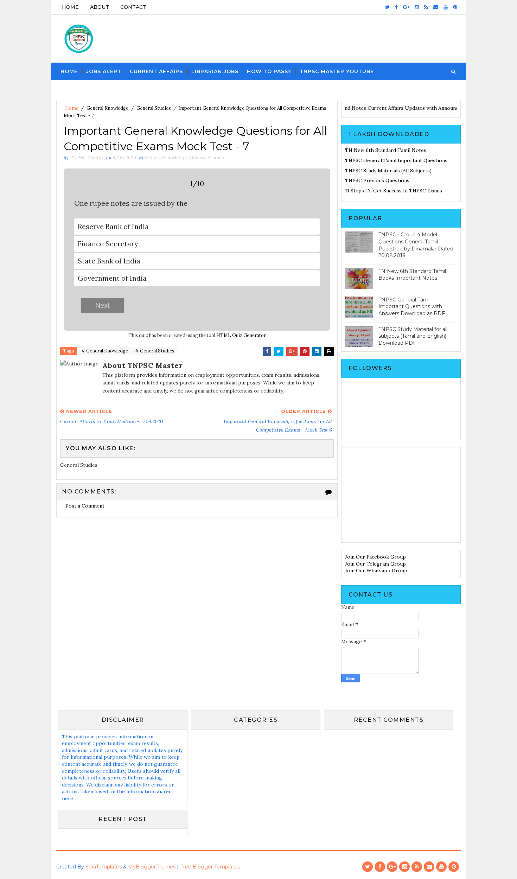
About (99, 7)
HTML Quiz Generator (241, 335)
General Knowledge (107, 108)
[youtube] (445, 7)
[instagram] (417, 7)
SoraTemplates (103, 867)
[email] (436, 7)
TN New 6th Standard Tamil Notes (385, 150)
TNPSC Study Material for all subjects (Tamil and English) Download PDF (412, 336)
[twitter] (387, 7)
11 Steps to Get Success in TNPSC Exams (393, 190)
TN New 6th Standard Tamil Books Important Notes (412, 274)
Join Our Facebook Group (375, 557)
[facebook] (396, 7)
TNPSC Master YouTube (337, 71)
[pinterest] (455, 7)
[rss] (426, 7)
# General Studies (154, 351)
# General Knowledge (104, 351)
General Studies (153, 108)
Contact (133, 7)
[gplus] (406, 7)
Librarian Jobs (214, 71)
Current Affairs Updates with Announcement (430, 108)
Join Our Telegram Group (375, 564)
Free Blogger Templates (210, 867)
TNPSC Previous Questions (377, 180)
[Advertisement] (401, 495)
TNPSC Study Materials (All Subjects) (388, 170)
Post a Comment (84, 506)
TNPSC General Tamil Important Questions (396, 160)
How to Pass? (269, 71)
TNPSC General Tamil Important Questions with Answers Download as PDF (411, 307)
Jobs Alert (103, 71)
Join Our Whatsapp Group (376, 570)
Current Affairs (156, 71)
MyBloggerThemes (151, 867)
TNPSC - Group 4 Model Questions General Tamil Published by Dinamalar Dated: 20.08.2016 (416, 245)
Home (70, 7)
